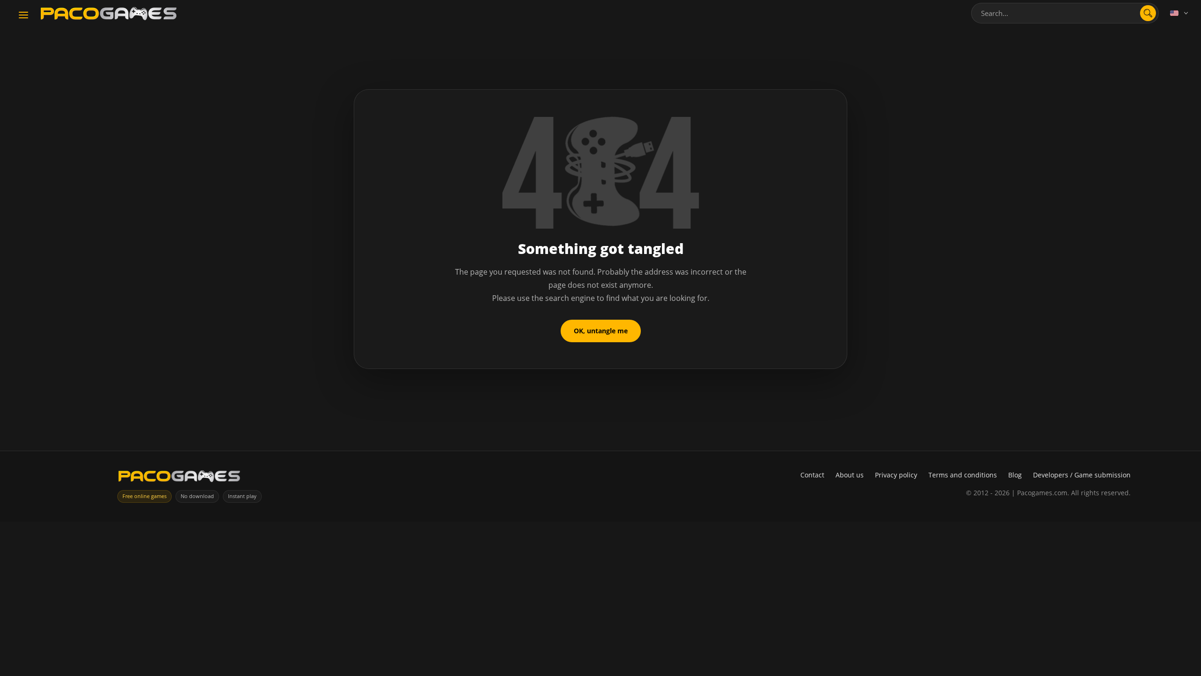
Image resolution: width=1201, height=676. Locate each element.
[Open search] (1148, 13)
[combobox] (1065, 13)
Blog (1015, 474)
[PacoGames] (179, 478)
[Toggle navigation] (23, 15)
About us (850, 474)
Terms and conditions (962, 474)
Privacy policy (896, 474)
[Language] (1179, 13)
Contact (812, 474)
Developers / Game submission (1082, 474)
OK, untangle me (601, 330)
